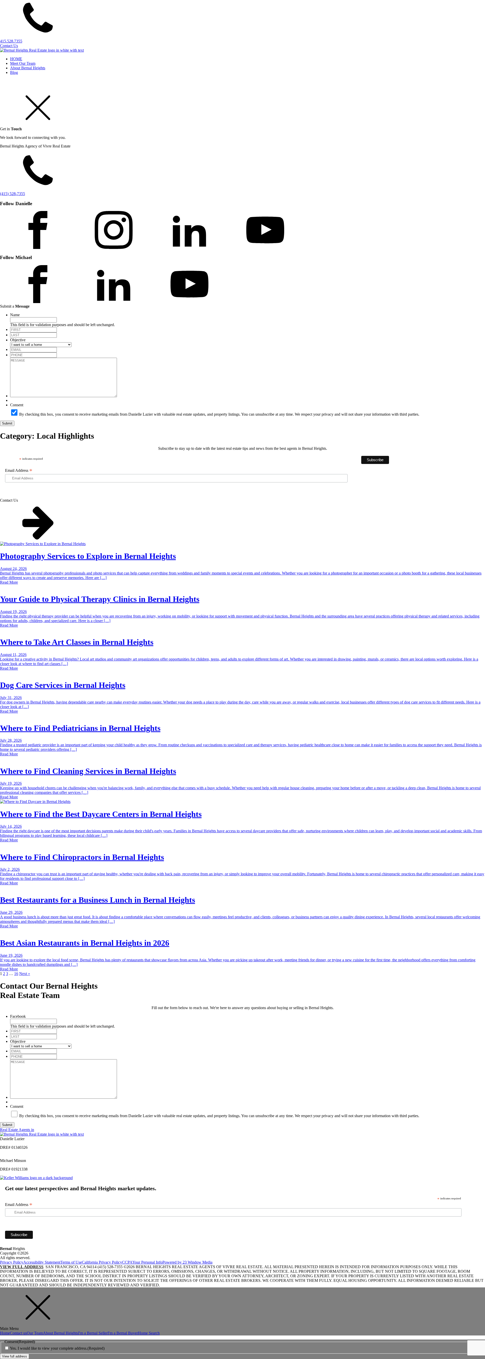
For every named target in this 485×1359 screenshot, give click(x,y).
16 (16, 973)
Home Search (149, 1333)
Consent (16, 405)
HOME (16, 59)
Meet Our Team (22, 63)
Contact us (18, 1333)
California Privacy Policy (102, 1262)
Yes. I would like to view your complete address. (57, 1348)
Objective (18, 340)
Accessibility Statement (41, 1262)
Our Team (35, 1333)
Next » (24, 973)
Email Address (18, 470)
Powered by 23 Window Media (187, 1262)
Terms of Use (71, 1262)
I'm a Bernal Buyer (123, 1333)
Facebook (18, 1016)
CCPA (127, 1262)
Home (5, 1333)
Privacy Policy (11, 1262)
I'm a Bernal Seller (93, 1333)
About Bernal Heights (27, 68)
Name (15, 315)
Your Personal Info (147, 1262)
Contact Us (9, 46)
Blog (14, 72)
